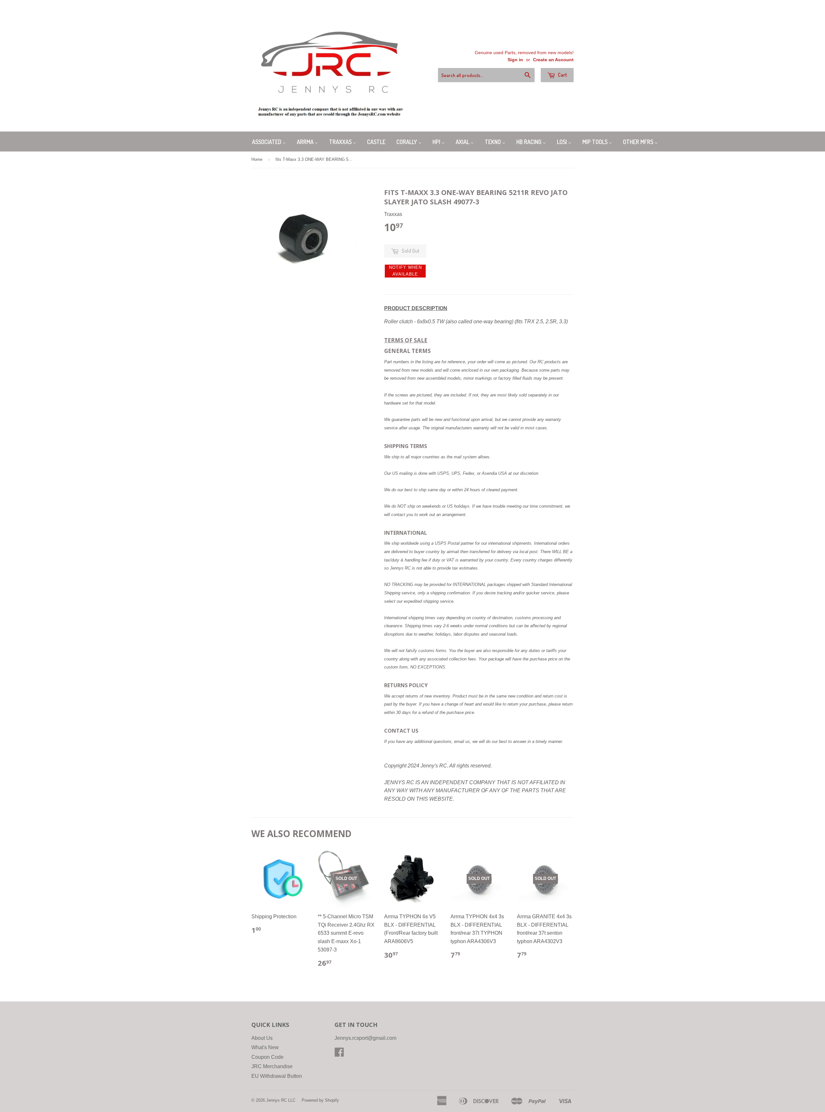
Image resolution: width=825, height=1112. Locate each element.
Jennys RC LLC (281, 1100)
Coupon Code (267, 1057)
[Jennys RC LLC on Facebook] (339, 1054)
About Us (262, 1038)
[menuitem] (269, 141)
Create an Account (553, 59)
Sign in (515, 59)
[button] (405, 271)
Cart (562, 75)
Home (256, 159)
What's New (265, 1047)
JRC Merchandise (272, 1066)
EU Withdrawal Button (276, 1076)
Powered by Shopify (320, 1100)
